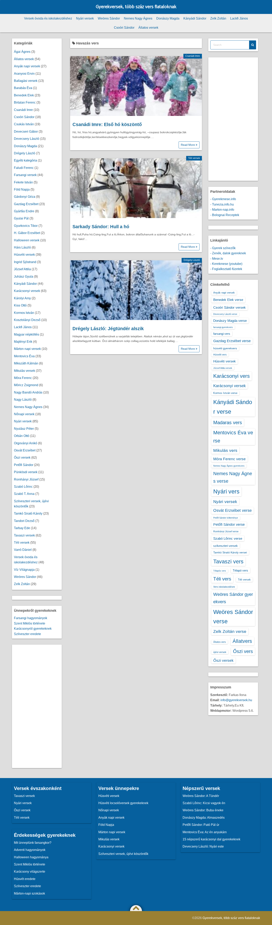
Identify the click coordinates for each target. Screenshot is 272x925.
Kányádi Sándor (194, 18)
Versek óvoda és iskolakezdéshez (48, 18)
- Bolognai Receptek (224, 215)
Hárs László (22, 247)
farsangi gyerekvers (223, 327)
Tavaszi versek (24, 535)
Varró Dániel (23, 549)
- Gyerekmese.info (223, 199)
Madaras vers (227, 422)
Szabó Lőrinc (23, 486)
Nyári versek (85, 18)
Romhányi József (26, 479)
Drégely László (192, 260)
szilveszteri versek (225, 545)
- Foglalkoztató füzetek (226, 269)
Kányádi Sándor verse (232, 407)
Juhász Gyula (23, 276)
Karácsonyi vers (231, 376)
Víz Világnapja (24, 569)
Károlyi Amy (22, 298)
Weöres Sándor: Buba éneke (203, 810)
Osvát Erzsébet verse (232, 510)
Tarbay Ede (22, 528)
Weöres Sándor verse (233, 616)
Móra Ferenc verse (229, 459)
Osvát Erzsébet (24, 450)
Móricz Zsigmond (26, 385)
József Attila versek (222, 368)
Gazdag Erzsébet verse (232, 341)
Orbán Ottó (21, 436)
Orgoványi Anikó (25, 443)
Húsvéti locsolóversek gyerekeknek (123, 803)
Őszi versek (22, 457)
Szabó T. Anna (24, 493)
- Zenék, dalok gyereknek (228, 253)
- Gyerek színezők (223, 248)
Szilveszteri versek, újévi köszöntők (123, 854)
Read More (188, 144)
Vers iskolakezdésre (224, 586)
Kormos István (24, 312)
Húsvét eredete (24, 879)
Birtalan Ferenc (25, 102)
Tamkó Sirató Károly (28, 513)
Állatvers (242, 641)
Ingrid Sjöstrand (25, 262)
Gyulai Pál (21, 218)
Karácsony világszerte (29, 871)
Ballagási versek (25, 80)
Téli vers (222, 578)
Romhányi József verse (226, 531)
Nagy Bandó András (28, 392)
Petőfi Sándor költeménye (225, 518)
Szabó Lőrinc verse (227, 538)
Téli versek (194, 158)
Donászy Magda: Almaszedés (204, 817)
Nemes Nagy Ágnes (138, 18)
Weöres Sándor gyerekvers (233, 598)
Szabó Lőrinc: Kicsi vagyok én (204, 803)
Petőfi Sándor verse (229, 525)
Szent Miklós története (29, 623)
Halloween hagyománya (31, 857)
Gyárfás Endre (24, 211)
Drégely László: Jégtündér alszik (108, 328)
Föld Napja (22, 189)
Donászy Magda (167, 18)
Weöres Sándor (109, 18)
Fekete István (23, 182)
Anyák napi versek (27, 66)
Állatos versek (148, 27)
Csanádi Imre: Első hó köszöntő (107, 124)
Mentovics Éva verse (233, 436)
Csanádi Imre (192, 56)
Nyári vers (226, 491)
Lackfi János (239, 18)
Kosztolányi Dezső (27, 320)
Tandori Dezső (24, 521)
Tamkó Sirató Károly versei (230, 552)
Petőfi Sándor (23, 465)
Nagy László (23, 399)
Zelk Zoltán (218, 18)
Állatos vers (219, 642)
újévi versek (219, 652)
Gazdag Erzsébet (26, 204)
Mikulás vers (225, 450)
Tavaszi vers (228, 561)
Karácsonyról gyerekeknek (33, 628)
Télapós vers (219, 571)
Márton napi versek (27, 348)
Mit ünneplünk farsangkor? (32, 842)
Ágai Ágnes (22, 51)
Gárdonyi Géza (24, 196)
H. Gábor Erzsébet (27, 233)
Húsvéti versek (24, 254)
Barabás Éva (23, 88)
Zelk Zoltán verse (229, 631)
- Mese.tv (216, 258)
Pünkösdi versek (25, 472)
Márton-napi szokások (29, 893)
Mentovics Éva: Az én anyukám (205, 832)
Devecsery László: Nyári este (203, 846)
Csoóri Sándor (124, 27)
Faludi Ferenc (24, 167)
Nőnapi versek (24, 414)
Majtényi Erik (23, 341)
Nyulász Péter (24, 428)
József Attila (22, 269)
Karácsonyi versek (27, 291)
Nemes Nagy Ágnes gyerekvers (229, 466)
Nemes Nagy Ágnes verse (232, 477)
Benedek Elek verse (228, 300)
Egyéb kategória (25, 160)
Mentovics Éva (24, 356)
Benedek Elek (24, 95)
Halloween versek (26, 240)
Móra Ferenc (23, 378)
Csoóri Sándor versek (229, 307)
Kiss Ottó (20, 305)
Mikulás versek (24, 370)
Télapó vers (240, 570)
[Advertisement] (37, 706)
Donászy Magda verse (230, 320)
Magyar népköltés (26, 334)
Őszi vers (243, 651)
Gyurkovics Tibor (26, 225)
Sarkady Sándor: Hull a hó (100, 226)
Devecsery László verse (225, 314)
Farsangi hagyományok (30, 618)
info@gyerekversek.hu (236, 700)
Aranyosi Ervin (24, 73)
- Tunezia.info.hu (222, 204)
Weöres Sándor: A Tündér (201, 796)
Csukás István (24, 124)
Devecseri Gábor (26, 131)
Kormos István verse (225, 393)
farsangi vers (221, 333)
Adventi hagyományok (29, 850)
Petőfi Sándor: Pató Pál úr (201, 824)
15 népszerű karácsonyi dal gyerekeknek (211, 839)
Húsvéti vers (220, 354)
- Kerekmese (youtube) (226, 263)
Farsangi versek (25, 175)
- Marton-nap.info (222, 209)
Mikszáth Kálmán (26, 363)
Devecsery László (26, 138)
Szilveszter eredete (27, 634)
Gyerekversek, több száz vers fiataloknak (136, 7)
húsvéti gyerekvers (225, 348)
